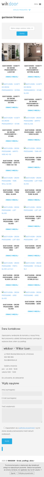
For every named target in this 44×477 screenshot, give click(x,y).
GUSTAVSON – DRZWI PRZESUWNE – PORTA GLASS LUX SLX (11, 277)
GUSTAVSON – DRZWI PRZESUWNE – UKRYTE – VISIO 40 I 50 (11, 163)
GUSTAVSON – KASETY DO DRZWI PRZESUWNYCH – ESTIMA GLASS (33, 69)
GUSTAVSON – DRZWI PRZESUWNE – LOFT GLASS (11, 221)
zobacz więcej (11, 77)
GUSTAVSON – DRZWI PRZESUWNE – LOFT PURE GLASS (33, 192)
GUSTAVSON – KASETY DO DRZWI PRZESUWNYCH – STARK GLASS (33, 102)
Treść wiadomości (8, 406)
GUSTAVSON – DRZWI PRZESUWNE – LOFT (33, 247)
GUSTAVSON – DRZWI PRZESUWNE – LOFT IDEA (11, 248)
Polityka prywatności (25, 473)
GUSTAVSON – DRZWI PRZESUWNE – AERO (33, 302)
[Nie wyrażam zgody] (41, 470)
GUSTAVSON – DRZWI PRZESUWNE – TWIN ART (33, 159)
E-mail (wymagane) (9, 398)
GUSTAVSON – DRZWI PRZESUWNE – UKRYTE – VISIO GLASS (33, 132)
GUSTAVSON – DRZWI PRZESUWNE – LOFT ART (33, 218)
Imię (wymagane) (8, 390)
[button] (36, 4)
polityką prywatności (27, 428)
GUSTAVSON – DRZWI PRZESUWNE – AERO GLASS (11, 306)
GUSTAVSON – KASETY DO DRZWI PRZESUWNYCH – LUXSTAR (11, 69)
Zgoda (13, 473)
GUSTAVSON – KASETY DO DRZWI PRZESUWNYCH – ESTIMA (11, 99)
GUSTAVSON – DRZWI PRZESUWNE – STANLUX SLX (33, 277)
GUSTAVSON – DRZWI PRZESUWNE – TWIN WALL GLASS (11, 192)
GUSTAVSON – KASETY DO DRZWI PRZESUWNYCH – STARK (11, 133)
